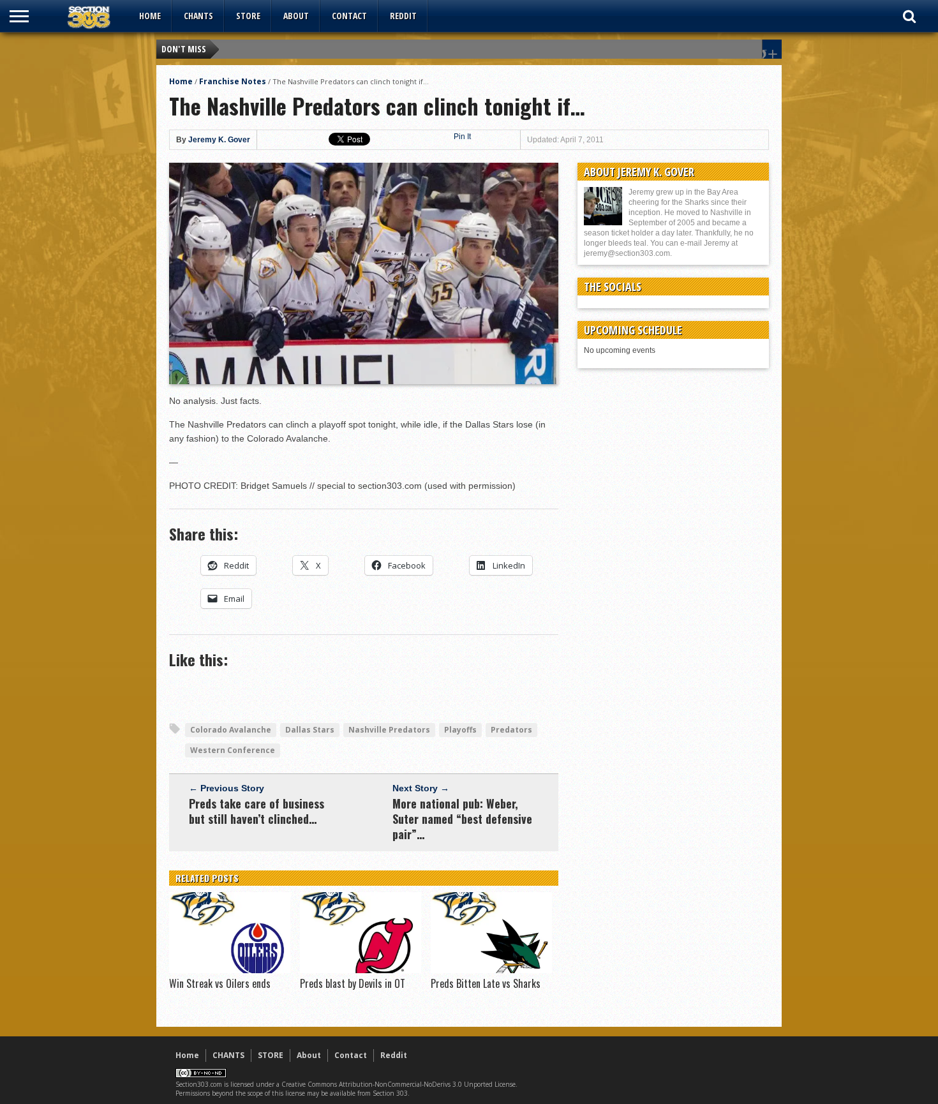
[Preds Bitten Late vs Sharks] (491, 970)
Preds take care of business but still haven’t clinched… (256, 811)
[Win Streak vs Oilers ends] (229, 970)
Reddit (403, 16)
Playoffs (460, 729)
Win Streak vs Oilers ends (220, 983)
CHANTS (198, 16)
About (296, 16)
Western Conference (232, 750)
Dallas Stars (309, 729)
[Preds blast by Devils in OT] (360, 970)
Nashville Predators (389, 729)
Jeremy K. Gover (219, 139)
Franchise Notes (232, 81)
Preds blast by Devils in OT (352, 983)
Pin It (462, 136)
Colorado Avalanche (230, 729)
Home (150, 16)
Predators (511, 729)
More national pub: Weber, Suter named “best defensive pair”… (462, 819)
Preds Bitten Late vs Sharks (485, 983)
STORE (248, 16)
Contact (349, 16)
